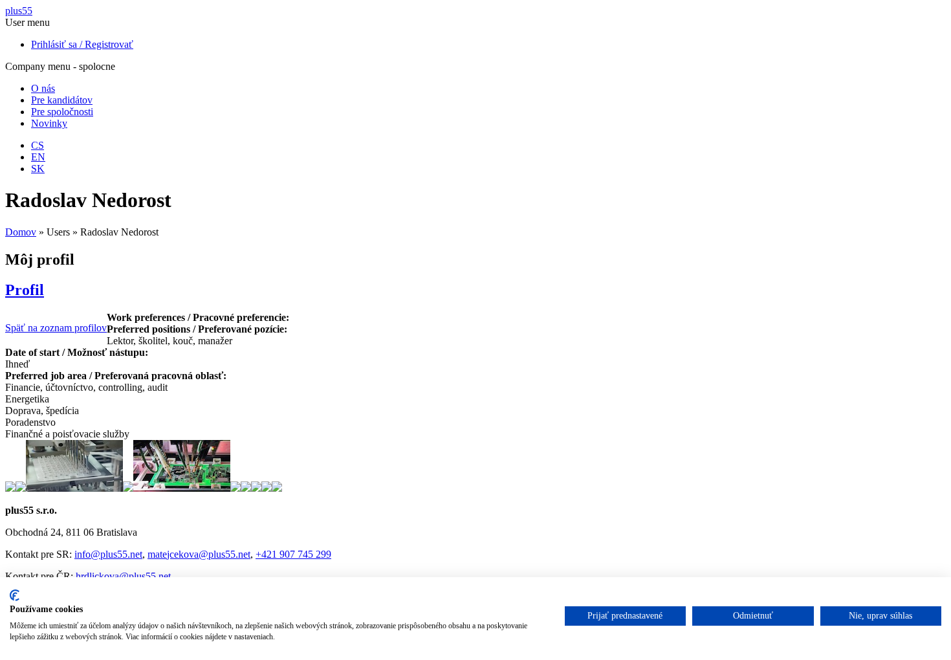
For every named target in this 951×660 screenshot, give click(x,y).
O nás (43, 88)
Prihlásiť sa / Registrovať (82, 44)
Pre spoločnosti (62, 111)
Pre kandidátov (62, 99)
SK (38, 168)
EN (38, 156)
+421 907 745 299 (293, 554)
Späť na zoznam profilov (56, 327)
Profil (24, 289)
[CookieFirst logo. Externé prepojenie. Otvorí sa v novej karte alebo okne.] (14, 595)
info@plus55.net (108, 554)
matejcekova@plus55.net (199, 554)
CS (37, 145)
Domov (20, 231)
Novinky (49, 123)
